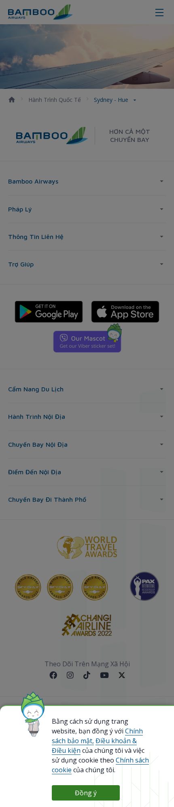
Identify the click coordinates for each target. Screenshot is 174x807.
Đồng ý (86, 792)
